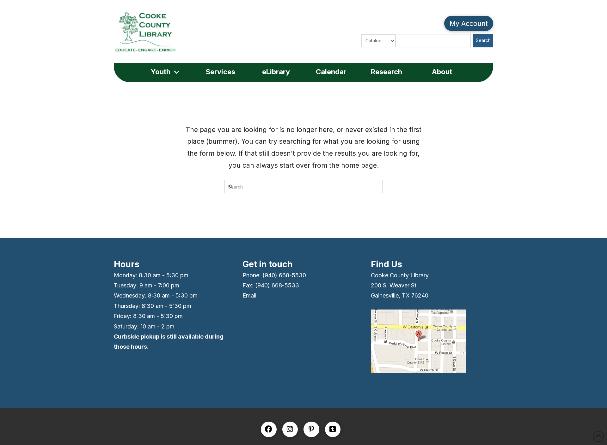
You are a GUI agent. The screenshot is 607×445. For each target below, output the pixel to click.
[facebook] (269, 429)
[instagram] (290, 429)
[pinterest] (311, 429)
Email (249, 295)
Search (483, 40)
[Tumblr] (333, 429)
